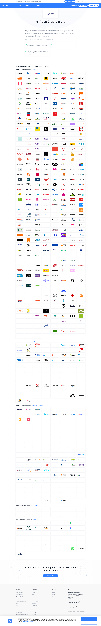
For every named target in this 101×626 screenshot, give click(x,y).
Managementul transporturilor (22, 607)
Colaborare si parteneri (56, 598)
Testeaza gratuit (93, 5)
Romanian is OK (81, 1)
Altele (34, 519)
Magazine (35, 341)
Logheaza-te (83, 5)
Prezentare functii (19, 592)
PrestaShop (34, 603)
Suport (53, 594)
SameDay (34, 607)
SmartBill (34, 614)
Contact (53, 592)
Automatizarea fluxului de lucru (22, 610)
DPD (33, 610)
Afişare (19, 623)
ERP (17, 605)
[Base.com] (5, 5)
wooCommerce (35, 601)
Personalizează (88, 622)
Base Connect (19, 612)
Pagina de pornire (43, 20)
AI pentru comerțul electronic (22, 614)
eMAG (33, 596)
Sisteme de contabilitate (39, 405)
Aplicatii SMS (36, 505)
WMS (17, 603)
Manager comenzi (19, 594)
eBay (33, 594)
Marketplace (36, 69)
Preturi (33, 5)
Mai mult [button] (39, 5)
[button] (73, 5)
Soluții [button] (20, 5)
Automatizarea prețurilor (21, 601)
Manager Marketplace (20, 596)
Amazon (33, 592)
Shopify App (34, 605)
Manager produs (19, 598)
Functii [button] (13, 5)
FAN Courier (34, 612)
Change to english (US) (70, 1)
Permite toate (89, 619)
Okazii (33, 598)
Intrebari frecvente (56, 596)
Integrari (27, 5)
